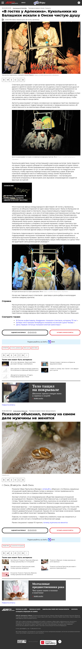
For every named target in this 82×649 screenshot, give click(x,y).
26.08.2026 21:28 (7, 411)
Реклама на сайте (21, 609)
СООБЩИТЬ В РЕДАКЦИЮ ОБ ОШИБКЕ (27, 611)
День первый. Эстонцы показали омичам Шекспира (38, 325)
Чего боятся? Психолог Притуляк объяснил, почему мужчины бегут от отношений (24, 560)
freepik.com (5, 475)
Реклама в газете (34, 609)
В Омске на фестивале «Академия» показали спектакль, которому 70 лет (46, 320)
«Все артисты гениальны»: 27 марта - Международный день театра (21, 375)
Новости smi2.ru (8, 405)
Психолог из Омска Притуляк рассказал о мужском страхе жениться (63, 567)
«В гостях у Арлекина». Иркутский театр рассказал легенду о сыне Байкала (23, 363)
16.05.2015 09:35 (6, 8)
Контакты (74, 609)
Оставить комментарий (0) (65, 332)
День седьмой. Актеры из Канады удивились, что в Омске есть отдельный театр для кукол (24, 369)
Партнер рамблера (33, 641)
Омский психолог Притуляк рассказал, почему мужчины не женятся (22, 567)
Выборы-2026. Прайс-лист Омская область (56, 609)
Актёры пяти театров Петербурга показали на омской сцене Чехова (44, 323)
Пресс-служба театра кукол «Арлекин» (46, 75)
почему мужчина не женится (55, 523)
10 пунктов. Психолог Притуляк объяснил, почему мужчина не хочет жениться (23, 573)
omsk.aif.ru (46, 489)
